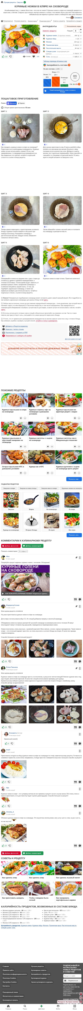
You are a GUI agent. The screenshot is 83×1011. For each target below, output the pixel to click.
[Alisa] (3, 557)
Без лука (72, 530)
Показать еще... (74, 479)
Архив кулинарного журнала (42, 982)
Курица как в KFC (36, 467)
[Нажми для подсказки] (69, 65)
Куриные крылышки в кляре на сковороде (14, 411)
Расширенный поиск (10, 992)
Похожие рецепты (20, 21)
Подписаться (73, 980)
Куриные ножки (51, 35)
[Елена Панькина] (3, 668)
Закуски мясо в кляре (49, 488)
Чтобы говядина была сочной (38, 899)
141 (38, 56)
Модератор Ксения (12, 605)
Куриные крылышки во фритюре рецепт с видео (66, 411)
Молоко (49, 42)
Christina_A (10, 812)
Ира (7, 788)
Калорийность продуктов (75, 21)
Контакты (6, 986)
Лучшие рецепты (37, 966)
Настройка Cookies (10, 982)
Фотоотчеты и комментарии (13, 996)
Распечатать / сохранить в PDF (17, 332)
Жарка (31, 509)
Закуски (11, 509)
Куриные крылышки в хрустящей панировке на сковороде (12, 440)
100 (6, 56)
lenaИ (8, 750)
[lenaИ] (3, 751)
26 (6, 727)
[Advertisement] (20, 74)
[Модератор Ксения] (3, 606)
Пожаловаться (8, 21)
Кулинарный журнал (39, 978)
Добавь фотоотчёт (12, 546)
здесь (46, 300)
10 (6, 845)
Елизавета (78, 17)
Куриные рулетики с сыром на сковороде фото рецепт (67, 468)
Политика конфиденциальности (15, 974)
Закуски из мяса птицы (28, 488)
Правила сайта (8, 970)
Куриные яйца (51, 39)
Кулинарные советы (38, 970)
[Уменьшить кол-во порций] (81, 32)
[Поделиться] (81, 998)
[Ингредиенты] (81, 993)
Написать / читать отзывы (15, 329)
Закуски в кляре (9, 488)
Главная (6, 966)
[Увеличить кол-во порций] (81, 29)
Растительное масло (53, 48)
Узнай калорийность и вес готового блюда (63, 91)
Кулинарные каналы (10, 1000)
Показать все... (74, 535)
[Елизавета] (6, 734)
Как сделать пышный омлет (68, 878)
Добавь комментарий (33, 546)
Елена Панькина (12, 667)
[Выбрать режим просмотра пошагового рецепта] (3, 144)
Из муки (52, 530)
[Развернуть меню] (81, 1001)
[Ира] (3, 789)
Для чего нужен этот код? (73, 339)
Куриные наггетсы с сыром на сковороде (40, 439)
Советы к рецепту (59, 21)
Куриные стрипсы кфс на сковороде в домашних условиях (40, 412)
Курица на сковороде (11, 530)
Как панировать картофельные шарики (66, 899)
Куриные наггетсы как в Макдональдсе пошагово (66, 439)
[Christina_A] (3, 813)
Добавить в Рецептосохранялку (17, 326)
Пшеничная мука (52, 45)
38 (6, 661)
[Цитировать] (75, 599)
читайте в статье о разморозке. (46, 321)
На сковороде (51, 509)
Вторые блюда (31, 530)
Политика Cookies (9, 978)
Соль (48, 57)
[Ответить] (80, 599)
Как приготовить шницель (13, 898)
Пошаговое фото (45, 21)
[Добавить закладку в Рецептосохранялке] (33, 57)
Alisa (7, 556)
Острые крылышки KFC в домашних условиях (13, 468)
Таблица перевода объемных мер (55, 61)
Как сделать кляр (9, 878)
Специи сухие (51, 51)
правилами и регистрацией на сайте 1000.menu (71, 993)
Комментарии (33, 21)
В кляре (72, 509)
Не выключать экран (74, 26)
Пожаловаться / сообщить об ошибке (19, 336)
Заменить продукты (49, 31)
